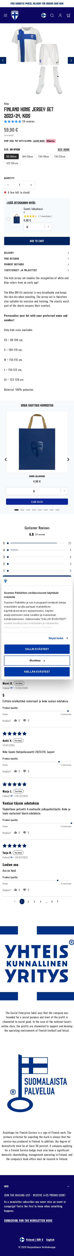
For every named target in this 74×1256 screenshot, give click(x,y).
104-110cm (27, 156)
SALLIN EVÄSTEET (37, 649)
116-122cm (59, 156)
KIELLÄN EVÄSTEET (37, 671)
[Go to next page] (58, 901)
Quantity (9, 178)
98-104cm (11, 156)
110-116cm (43, 156)
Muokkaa (35, 660)
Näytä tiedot (56, 638)
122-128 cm (12, 163)
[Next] (68, 459)
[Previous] (6, 459)
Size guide (64, 149)
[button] (5, 15)
